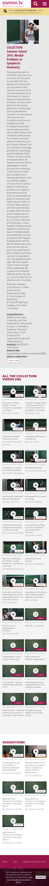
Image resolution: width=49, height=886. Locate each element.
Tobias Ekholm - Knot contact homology (11, 658)
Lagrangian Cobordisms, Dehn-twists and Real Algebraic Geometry (35, 594)
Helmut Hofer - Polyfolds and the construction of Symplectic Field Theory (13, 712)
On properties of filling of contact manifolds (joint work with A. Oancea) (35, 528)
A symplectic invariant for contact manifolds (12, 469)
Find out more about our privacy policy (19, 879)
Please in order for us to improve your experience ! (26, 11)
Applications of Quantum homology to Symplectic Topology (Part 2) (35, 802)
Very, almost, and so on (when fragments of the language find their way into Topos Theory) (12, 596)
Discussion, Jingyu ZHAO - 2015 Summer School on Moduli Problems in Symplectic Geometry (36, 406)
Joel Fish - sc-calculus (34, 626)
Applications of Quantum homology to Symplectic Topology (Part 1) (12, 802)
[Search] (35, 4)
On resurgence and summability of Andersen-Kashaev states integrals (11, 766)
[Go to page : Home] (12, 2)
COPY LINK (14, 361)
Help (15, 861)
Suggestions (13, 742)
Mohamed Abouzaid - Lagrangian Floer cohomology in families (35, 684)
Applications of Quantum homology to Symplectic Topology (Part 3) (12, 836)
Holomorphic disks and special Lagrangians (12, 497)
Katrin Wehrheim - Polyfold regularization (35, 658)
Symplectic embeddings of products (11, 437)
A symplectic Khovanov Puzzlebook (35, 437)
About (4, 861)
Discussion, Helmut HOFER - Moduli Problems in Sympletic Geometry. (12, 406)
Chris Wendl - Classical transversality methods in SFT (12, 684)
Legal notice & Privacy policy (34, 861)
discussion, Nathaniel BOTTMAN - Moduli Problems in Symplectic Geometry (12, 562)
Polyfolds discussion (33, 468)
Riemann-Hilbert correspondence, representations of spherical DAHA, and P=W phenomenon (35, 768)
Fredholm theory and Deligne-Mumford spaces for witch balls (12, 527)
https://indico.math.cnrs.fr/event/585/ (26, 353)
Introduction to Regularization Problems (9, 628)
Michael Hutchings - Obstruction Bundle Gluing (33, 712)
